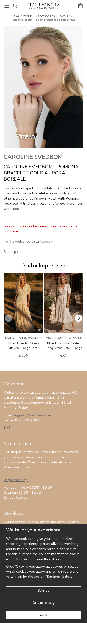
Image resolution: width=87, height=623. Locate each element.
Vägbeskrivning (16, 479)
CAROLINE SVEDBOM (33, 157)
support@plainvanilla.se (32, 415)
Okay (43, 615)
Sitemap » (11, 251)
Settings (43, 590)
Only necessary (44, 603)
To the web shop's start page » (28, 241)
